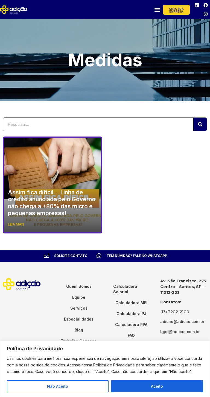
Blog (79, 330)
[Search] (200, 124)
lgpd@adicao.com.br (180, 331)
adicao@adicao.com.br (182, 321)
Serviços (79, 308)
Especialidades (79, 319)
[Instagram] (205, 14)
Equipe (78, 297)
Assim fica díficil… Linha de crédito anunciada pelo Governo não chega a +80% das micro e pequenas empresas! (51, 203)
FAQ (131, 335)
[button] (157, 9)
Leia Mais (16, 224)
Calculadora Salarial (125, 289)
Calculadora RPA (131, 324)
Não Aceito (57, 386)
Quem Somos (79, 286)
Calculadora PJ (131, 313)
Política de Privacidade (114, 365)
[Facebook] (205, 5)
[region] (105, 368)
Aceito (157, 386)
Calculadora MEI (131, 302)
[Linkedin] (196, 5)
